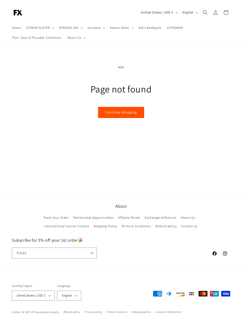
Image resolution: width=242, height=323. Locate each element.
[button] (40, 28)
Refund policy (166, 226)
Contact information (168, 312)
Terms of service (117, 312)
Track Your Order (56, 217)
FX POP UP (28, 312)
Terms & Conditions (136, 226)
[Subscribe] (91, 253)
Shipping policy (141, 312)
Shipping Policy (105, 226)
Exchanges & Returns (160, 217)
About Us (188, 217)
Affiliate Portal (129, 217)
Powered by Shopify (47, 312)
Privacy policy (94, 312)
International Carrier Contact (66, 226)
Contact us (189, 226)
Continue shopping (121, 112)
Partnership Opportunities (93, 217)
